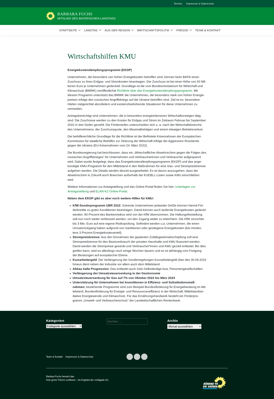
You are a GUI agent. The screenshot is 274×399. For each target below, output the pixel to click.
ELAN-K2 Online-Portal (111, 191)
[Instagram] (57, 3)
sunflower (71, 380)
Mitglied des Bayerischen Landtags (86, 18)
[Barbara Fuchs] (50, 16)
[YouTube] (64, 3)
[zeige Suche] (222, 4)
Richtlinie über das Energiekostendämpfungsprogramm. (155, 90)
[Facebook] (49, 3)
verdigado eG (101, 380)
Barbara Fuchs (74, 14)
